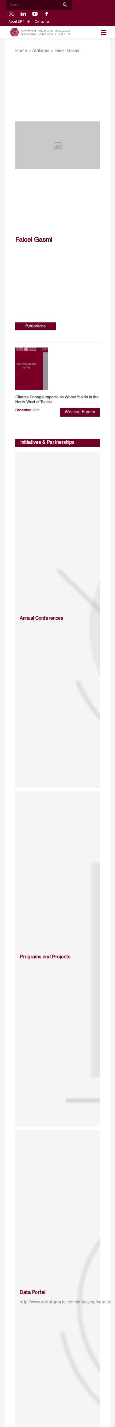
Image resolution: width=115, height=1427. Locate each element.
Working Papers (80, 412)
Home (21, 51)
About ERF (17, 21)
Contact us (42, 21)
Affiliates (40, 51)
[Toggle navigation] (103, 32)
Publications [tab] (35, 326)
